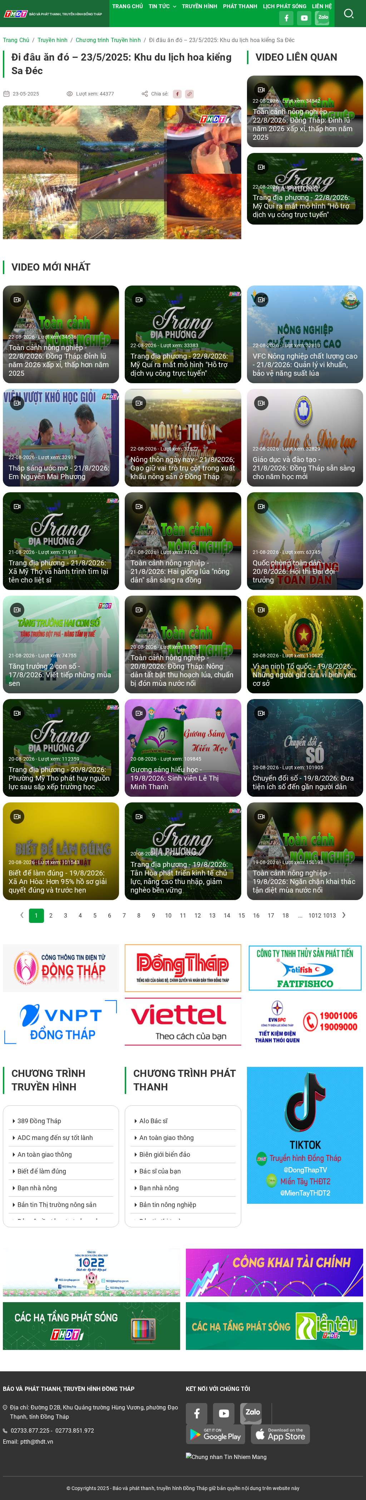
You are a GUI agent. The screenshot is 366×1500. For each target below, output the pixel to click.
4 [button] (80, 915)
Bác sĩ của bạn (159, 1171)
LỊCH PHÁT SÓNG (284, 6)
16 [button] (256, 915)
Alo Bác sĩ (153, 1121)
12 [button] (197, 915)
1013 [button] (329, 915)
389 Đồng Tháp (39, 1121)
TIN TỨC (159, 6)
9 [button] (153, 915)
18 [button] (285, 915)
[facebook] (175, 93)
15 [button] (241, 915)
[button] (344, 916)
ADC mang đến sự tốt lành (55, 1137)
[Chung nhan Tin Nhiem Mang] (274, 1457)
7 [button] (124, 915)
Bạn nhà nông (37, 1188)
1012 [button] (314, 915)
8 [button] (138, 915)
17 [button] (271, 915)
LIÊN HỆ (322, 6)
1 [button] (36, 915)
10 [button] (168, 915)
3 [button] (65, 915)
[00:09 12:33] (122, 172)
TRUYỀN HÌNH (199, 6)
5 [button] (95, 915)
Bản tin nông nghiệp (167, 1204)
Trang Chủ (16, 40)
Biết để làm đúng (42, 1171)
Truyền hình (53, 40)
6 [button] (109, 915)
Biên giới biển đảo (164, 1154)
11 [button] (183, 915)
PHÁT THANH (240, 6)
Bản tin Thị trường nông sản (57, 1204)
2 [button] (51, 915)
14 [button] (227, 915)
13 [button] (212, 915)
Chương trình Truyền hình (108, 40)
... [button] (300, 915)
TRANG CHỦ (127, 6)
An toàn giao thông (45, 1154)
